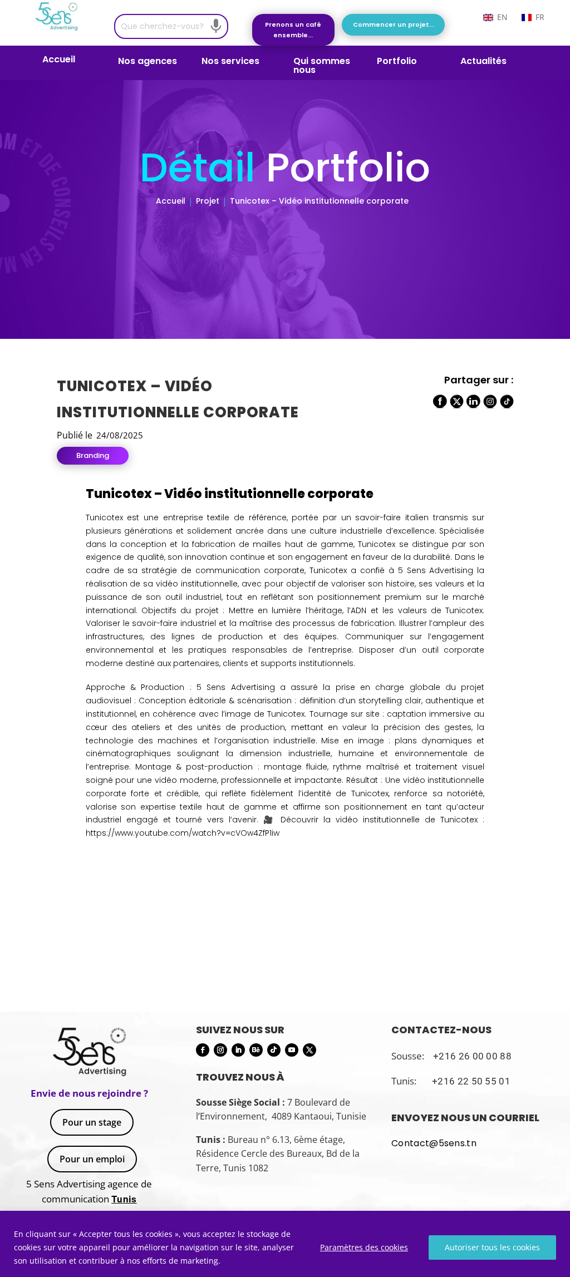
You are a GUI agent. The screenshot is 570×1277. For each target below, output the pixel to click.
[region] (285, 1244)
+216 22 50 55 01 (471, 1081)
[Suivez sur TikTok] (274, 1050)
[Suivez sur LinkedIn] (238, 1050)
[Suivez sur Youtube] (291, 1050)
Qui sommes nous (321, 65)
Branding (92, 455)
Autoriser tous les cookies (492, 1247)
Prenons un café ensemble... (293, 30)
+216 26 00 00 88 (472, 1056)
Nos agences (147, 62)
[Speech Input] (216, 26)
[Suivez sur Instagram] (220, 1050)
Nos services (230, 62)
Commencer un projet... (393, 24)
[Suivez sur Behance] (256, 1050)
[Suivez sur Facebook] (202, 1050)
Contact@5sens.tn (433, 1143)
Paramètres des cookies (364, 1247)
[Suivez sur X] (309, 1050)
